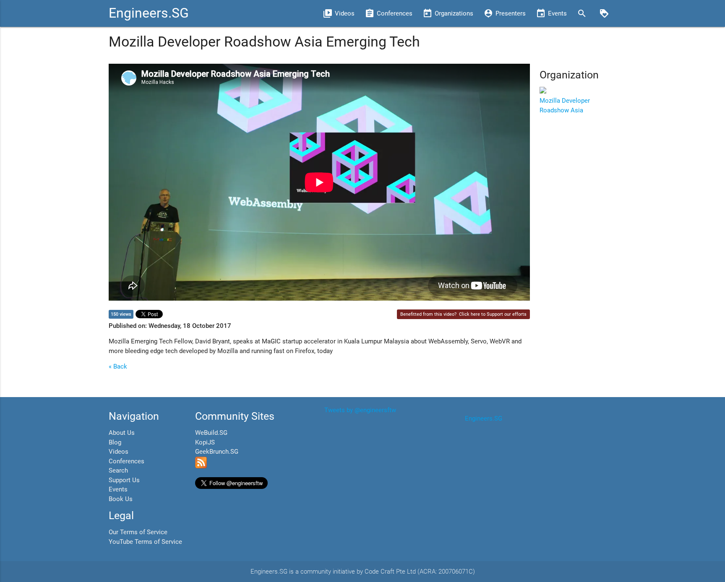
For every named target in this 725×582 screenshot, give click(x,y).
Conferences (126, 461)
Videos (118, 451)
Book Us (121, 499)
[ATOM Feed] (201, 466)
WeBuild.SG (211, 432)
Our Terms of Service (138, 532)
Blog (115, 442)
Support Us (124, 480)
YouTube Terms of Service (145, 542)
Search (118, 470)
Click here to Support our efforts (493, 314)
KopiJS (205, 442)
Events (118, 489)
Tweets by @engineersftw (360, 410)
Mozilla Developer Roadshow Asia (565, 105)
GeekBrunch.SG (216, 451)
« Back (118, 366)
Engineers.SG (149, 13)
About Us (122, 432)
